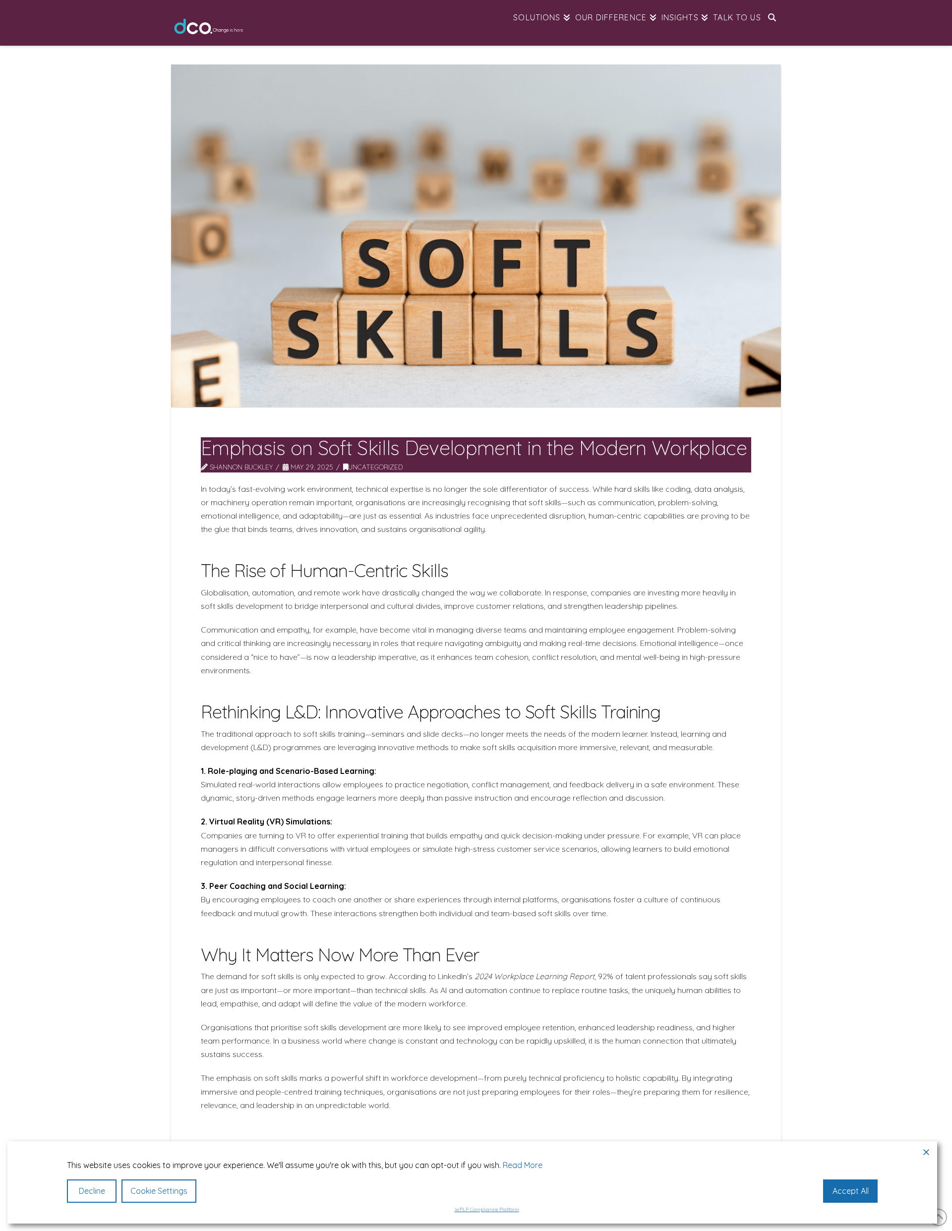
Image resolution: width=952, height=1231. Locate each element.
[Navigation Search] (772, 22)
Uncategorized (375, 467)
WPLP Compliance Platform (487, 1209)
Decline (92, 1191)
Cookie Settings (158, 1191)
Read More (522, 1165)
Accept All (851, 1191)
